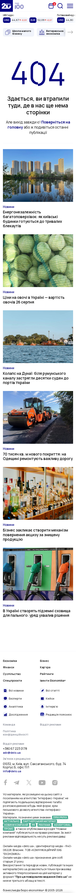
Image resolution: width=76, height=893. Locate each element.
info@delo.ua (12, 771)
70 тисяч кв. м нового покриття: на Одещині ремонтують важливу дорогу (38, 456)
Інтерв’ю (52, 706)
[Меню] (70, 6)
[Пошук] (60, 6)
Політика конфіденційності (15, 732)
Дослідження (18, 714)
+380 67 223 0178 (15, 749)
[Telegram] (16, 782)
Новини (8, 207)
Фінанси (8, 667)
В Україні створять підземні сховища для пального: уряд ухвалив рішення (36, 613)
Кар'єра (45, 667)
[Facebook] (5, 782)
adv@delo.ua (11, 752)
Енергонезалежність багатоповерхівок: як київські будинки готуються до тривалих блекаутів (32, 218)
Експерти (15, 698)
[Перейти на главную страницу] (6, 6)
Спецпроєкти (12, 680)
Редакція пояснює (59, 714)
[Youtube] (42, 783)
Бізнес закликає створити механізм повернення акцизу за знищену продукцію (35, 535)
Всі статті (53, 690)
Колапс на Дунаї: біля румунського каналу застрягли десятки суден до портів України (36, 378)
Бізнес (44, 661)
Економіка (10, 661)
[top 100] (19, 6)
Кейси (50, 698)
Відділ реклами (50, 724)
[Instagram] (55, 783)
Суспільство (12, 674)
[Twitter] (29, 782)
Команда (9, 724)
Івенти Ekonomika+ (53, 680)
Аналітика (16, 706)
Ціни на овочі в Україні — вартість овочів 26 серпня (34, 300)
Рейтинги (47, 674)
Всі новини (16, 690)
